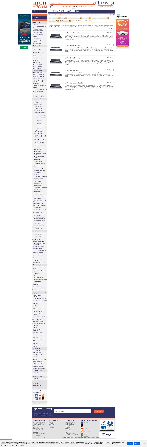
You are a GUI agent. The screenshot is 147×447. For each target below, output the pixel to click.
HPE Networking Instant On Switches (40, 154)
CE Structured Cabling (37, 72)
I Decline (137, 443)
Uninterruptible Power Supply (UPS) (39, 201)
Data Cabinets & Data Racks (39, 235)
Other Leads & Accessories (38, 323)
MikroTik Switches (38, 174)
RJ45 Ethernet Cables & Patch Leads (39, 27)
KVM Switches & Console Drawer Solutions (38, 214)
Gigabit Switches (39, 130)
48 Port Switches (39, 133)
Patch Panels (35, 83)
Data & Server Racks (37, 231)
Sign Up (106, 3)
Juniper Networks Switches (40, 170)
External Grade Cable (37, 95)
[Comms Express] (40, 7)
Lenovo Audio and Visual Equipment (38, 336)
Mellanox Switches (38, 189)
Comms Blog (35, 383)
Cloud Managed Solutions (38, 220)
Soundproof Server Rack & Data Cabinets (38, 244)
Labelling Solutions (36, 38)
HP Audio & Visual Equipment (39, 298)
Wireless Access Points (37, 203)
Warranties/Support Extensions (39, 289)
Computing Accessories (37, 271)
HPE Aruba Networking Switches (39, 157)
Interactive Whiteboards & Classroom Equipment (38, 310)
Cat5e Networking (36, 43)
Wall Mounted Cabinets (37, 239)
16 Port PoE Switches (72, 70)
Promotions (35, 17)
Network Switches (36, 101)
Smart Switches (38, 104)
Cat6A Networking (36, 40)
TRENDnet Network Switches (40, 176)
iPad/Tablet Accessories (37, 366)
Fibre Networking (36, 45)
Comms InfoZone (36, 385)
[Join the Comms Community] (39, 391)
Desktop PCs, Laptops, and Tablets (38, 267)
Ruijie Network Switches (39, 168)
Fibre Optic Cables (36, 62)
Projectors (34, 327)
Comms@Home (36, 348)
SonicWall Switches (38, 178)
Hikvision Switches (38, 185)
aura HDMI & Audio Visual (38, 318)
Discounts (34, 14)
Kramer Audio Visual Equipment (39, 316)
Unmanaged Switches (40, 112)
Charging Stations (36, 260)
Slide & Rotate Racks (37, 248)
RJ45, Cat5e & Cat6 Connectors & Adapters (37, 30)
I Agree (130, 443)
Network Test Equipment (38, 34)
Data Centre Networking (38, 224)
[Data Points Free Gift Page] (83, 8)
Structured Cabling (37, 70)
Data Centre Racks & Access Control (39, 256)
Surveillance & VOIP (37, 370)
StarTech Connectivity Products (39, 300)
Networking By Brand (37, 212)
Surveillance (35, 372)
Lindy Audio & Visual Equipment (37, 302)
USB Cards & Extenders (38, 277)
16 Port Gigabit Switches (73, 45)
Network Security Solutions (38, 222)
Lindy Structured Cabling (38, 76)
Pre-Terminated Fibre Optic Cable (38, 50)
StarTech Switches (38, 181)
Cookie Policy (68, 431)
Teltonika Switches (38, 183)
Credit (33, 401)
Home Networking (36, 350)
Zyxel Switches (37, 165)
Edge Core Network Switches (40, 187)
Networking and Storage (38, 99)
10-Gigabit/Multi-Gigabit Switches (40, 143)
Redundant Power (85, 20)
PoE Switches (38, 106)
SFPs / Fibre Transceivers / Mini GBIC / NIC (39, 53)
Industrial (93, 20)
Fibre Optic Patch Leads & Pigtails (38, 56)
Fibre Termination (36, 60)
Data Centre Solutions (37, 259)
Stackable (75, 20)
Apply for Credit (36, 404)
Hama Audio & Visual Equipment (37, 342)
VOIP (33, 374)
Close (143, 443)
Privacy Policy (98, 443)
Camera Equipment (37, 286)
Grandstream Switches (39, 193)
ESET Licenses (36, 273)
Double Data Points (37, 376)
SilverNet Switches (38, 172)
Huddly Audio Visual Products (39, 305)
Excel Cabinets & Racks (38, 246)
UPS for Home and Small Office (39, 279)
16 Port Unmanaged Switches (74, 83)
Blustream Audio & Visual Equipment (38, 346)
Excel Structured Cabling (38, 74)
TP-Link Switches (38, 161)
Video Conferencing (37, 270)
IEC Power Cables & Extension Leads (39, 307)
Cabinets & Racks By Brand (38, 233)
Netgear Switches (38, 147)
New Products (35, 381)
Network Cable (35, 24)
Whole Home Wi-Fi (36, 352)
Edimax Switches (38, 191)
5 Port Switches (38, 108)
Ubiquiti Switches (38, 151)
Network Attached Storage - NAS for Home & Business (38, 218)
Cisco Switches (37, 149)
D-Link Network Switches (39, 163)
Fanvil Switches (37, 198)
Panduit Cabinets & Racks (38, 262)
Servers (34, 275)
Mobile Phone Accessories (38, 368)
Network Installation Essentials (39, 32)
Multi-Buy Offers (36, 20)
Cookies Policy (88, 443)
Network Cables (36, 22)
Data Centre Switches (40, 146)
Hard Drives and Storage (38, 288)
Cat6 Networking (36, 41)
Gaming (34, 358)
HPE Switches (37, 159)
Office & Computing (37, 264)
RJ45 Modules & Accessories (39, 85)
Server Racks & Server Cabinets (37, 237)
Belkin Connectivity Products (39, 334)
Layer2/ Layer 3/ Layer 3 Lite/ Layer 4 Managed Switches (41, 137)
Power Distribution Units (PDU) (39, 250)
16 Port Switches (39, 114)
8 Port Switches (38, 110)
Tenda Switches (37, 180)
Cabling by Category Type (38, 81)
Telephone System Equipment (39, 80)
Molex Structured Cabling (38, 78)
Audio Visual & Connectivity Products (39, 292)
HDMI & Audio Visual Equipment (37, 296)
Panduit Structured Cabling (38, 96)
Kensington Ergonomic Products (37, 313)
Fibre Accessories (36, 68)
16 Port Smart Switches (72, 58)
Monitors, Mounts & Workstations (36, 283)
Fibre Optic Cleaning (37, 64)
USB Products (35, 325)
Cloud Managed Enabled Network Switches (41, 140)
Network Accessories (37, 66)
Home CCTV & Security (37, 354)
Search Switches (37, 102)
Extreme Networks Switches (40, 196)
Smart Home (35, 356)
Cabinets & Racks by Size (38, 241)
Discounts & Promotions (38, 228)
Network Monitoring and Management (38, 226)
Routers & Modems (36, 207)
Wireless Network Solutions (38, 205)
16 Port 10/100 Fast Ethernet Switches (77, 33)
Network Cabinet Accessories (39, 254)
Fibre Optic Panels (36, 48)
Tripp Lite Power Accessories (39, 319)
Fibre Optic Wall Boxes (37, 59)
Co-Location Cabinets (37, 252)
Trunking (34, 36)
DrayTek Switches (38, 167)
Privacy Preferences (18, 445)
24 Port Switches (39, 131)
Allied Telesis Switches (39, 195)
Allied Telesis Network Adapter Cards (39, 339)
